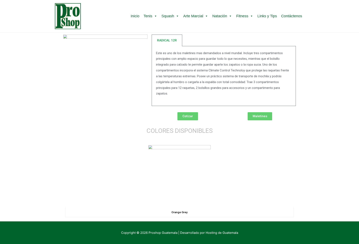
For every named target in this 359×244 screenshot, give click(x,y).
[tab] (167, 40)
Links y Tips (267, 16)
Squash (167, 16)
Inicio (135, 16)
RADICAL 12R (167, 40)
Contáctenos (291, 16)
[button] (187, 116)
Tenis (148, 16)
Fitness (242, 16)
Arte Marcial (193, 16)
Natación (219, 16)
